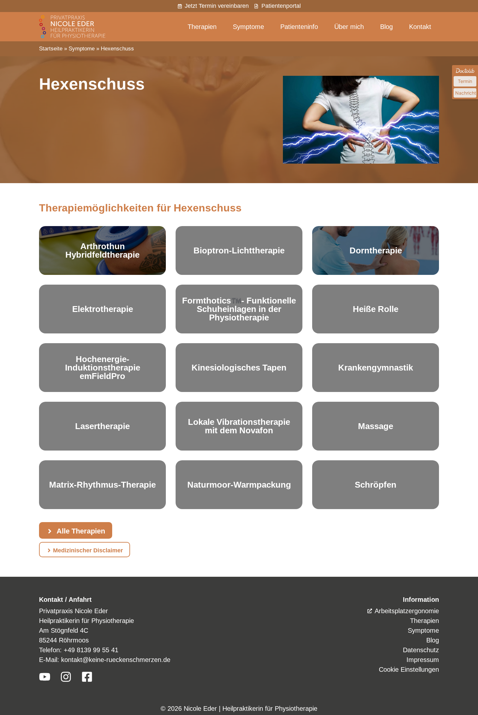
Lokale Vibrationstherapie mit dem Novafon (239, 426)
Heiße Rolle (375, 309)
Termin (465, 81)
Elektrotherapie (102, 309)
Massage (375, 426)
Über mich (349, 26)
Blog (386, 26)
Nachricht (465, 93)
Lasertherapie (102, 426)
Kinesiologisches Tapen (239, 367)
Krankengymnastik (375, 367)
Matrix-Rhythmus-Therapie (102, 485)
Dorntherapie (376, 250)
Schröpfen (375, 485)
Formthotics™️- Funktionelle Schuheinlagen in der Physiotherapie (239, 309)
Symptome (248, 26)
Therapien (202, 26)
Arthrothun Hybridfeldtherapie (102, 250)
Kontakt (420, 26)
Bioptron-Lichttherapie (239, 250)
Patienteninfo (299, 26)
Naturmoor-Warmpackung (239, 485)
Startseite (50, 49)
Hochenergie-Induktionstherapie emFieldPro (102, 367)
